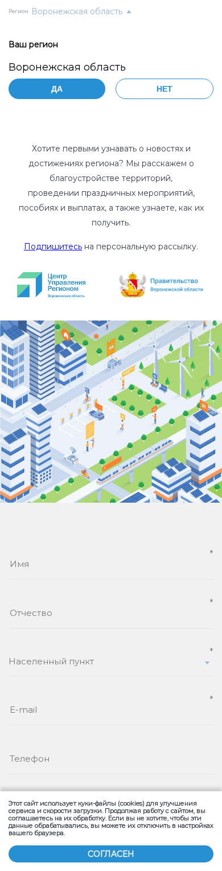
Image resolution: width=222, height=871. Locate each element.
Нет (164, 88)
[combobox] (111, 666)
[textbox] (111, 661)
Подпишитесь (53, 246)
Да (57, 88)
